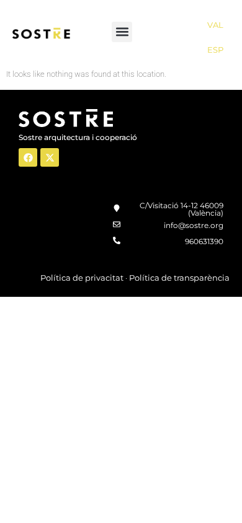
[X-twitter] (49, 157)
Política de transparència (179, 278)
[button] (122, 32)
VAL (215, 25)
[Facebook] (28, 157)
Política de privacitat (81, 278)
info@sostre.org (193, 225)
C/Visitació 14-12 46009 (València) (181, 209)
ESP (215, 50)
